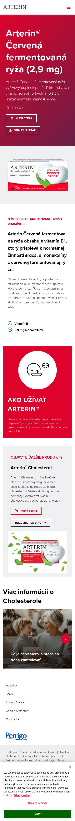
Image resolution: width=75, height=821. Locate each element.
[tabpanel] (37, 639)
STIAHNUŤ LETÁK (25, 130)
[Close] (70, 767)
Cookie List (13, 719)
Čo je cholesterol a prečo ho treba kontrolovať (35, 657)
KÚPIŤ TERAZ (24, 118)
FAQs (9, 694)
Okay (37, 814)
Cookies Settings (37, 803)
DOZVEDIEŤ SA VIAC (28, 523)
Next (65, 639)
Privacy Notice (15, 702)
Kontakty (11, 685)
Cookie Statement (17, 711)
